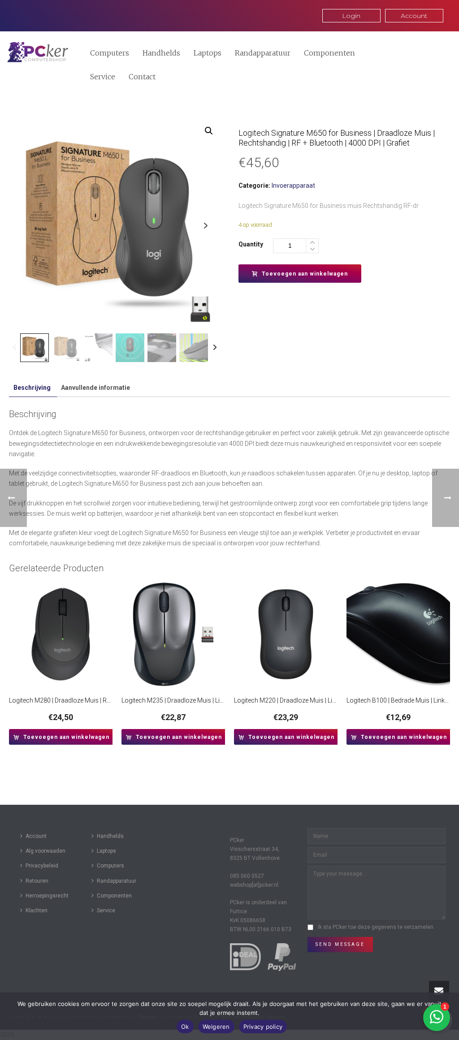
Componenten (329, 52)
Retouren (37, 881)
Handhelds (161, 52)
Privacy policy (263, 1026)
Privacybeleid (42, 866)
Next (205, 225)
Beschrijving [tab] (32, 387)
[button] (209, 131)
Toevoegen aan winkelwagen (305, 274)
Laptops (207, 52)
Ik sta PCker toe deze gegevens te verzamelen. (376, 927)
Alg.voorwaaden (45, 851)
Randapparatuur (262, 52)
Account (36, 836)
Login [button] (351, 16)
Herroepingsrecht (47, 896)
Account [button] (414, 16)
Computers (109, 52)
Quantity (250, 244)
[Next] (215, 347)
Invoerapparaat (293, 185)
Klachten (37, 910)
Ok (185, 1026)
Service (102, 76)
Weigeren (216, 1026)
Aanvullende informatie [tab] (95, 387)
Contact (142, 76)
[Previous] (14, 347)
